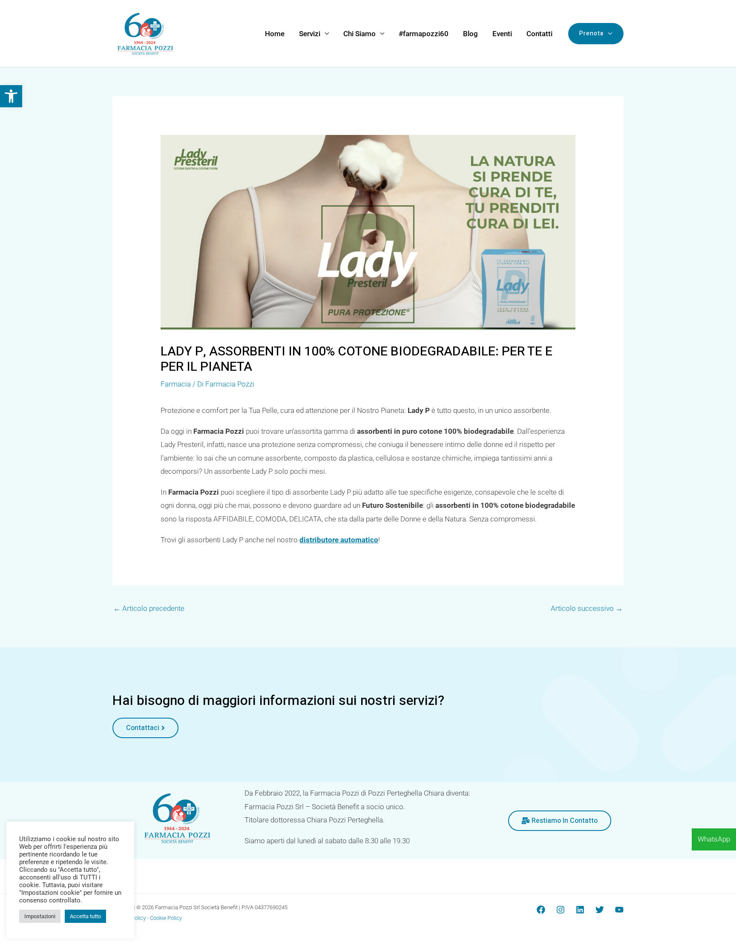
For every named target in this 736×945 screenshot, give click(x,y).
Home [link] (275, 33)
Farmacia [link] (176, 384)
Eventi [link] (502, 33)
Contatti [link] (539, 33)
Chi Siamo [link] (359, 33)
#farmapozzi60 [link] (423, 33)
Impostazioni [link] (39, 916)
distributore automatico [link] (338, 540)
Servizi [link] (309, 33)
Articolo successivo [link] (587, 608)
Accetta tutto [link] (85, 916)
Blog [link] (470, 33)
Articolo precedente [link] (148, 608)
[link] (11, 96)
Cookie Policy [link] (166, 918)
